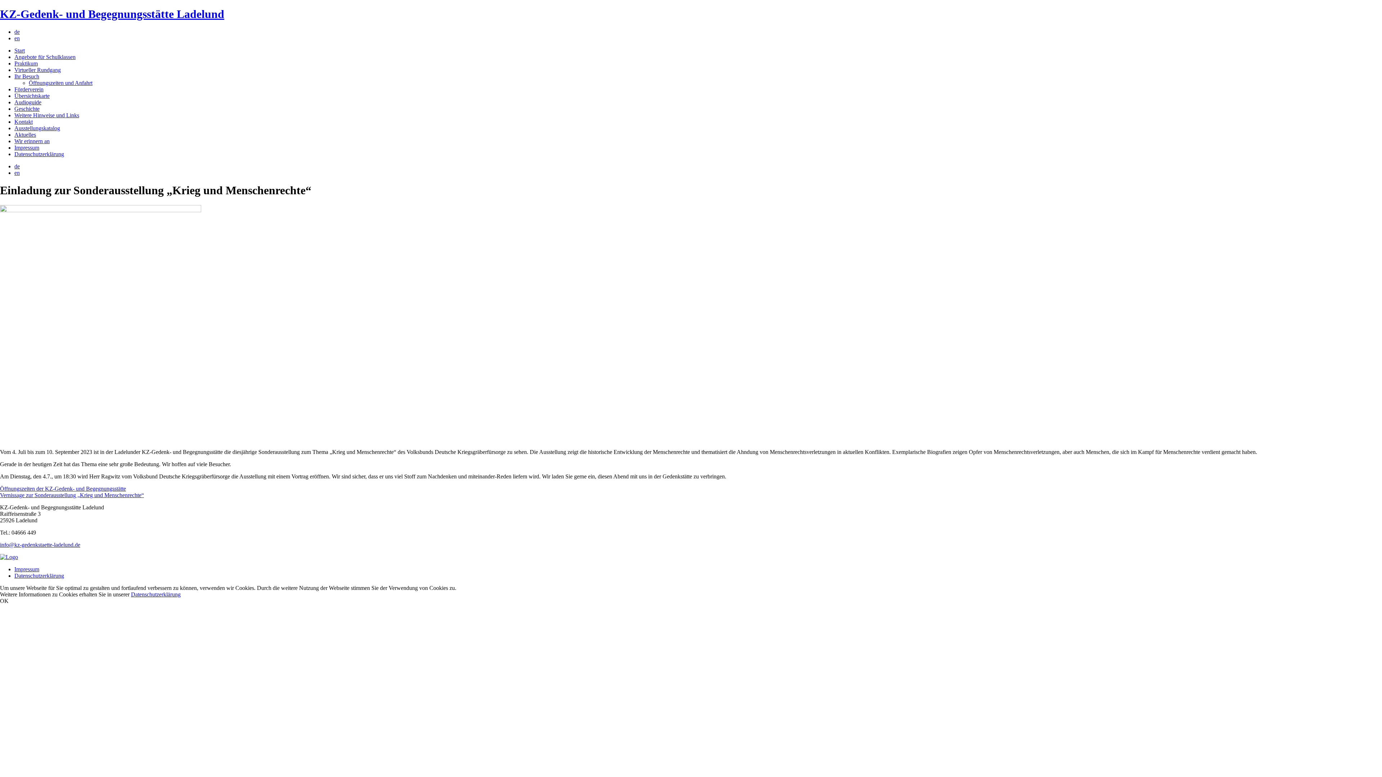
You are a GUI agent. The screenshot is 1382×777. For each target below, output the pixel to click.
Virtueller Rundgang (37, 70)
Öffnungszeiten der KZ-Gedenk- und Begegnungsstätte (63, 489)
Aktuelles (25, 135)
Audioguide (27, 102)
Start (19, 50)
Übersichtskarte (32, 96)
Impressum (26, 148)
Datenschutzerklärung (39, 154)
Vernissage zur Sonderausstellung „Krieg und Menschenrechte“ (72, 495)
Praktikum (26, 63)
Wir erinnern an (32, 141)
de (17, 32)
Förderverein (29, 89)
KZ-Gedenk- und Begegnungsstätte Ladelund (112, 14)
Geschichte (27, 109)
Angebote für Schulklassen (45, 57)
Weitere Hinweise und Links (46, 115)
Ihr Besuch (26, 76)
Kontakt (23, 122)
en (17, 38)
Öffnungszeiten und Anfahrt (60, 83)
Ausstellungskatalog (37, 128)
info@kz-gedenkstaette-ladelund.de (40, 545)
